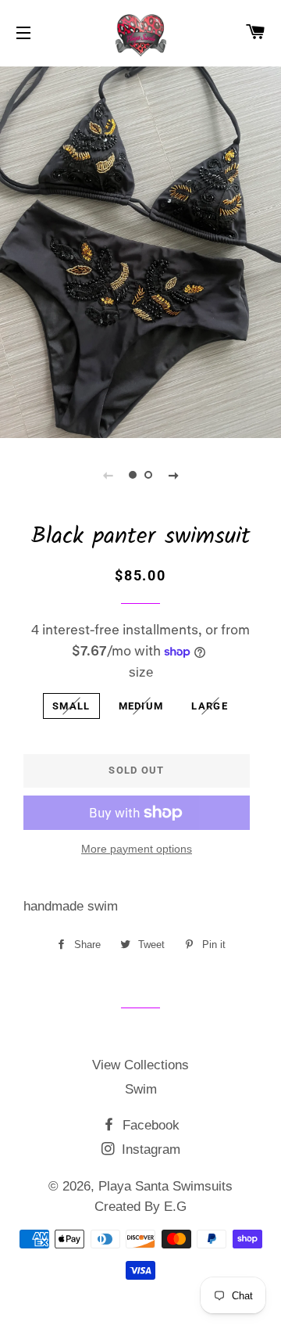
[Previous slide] (108, 475)
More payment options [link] (136, 848)
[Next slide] (173, 475)
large (209, 706)
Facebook (149, 1125)
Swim (141, 1089)
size (141, 672)
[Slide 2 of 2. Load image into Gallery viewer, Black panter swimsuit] (148, 475)
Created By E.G (140, 1206)
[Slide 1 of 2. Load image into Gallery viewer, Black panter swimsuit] (132, 475)
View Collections (140, 1065)
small (71, 706)
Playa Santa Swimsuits (165, 1186)
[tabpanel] (140, 250)
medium (141, 706)
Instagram (149, 1149)
